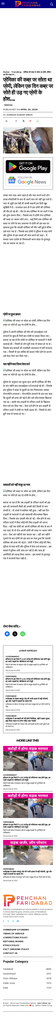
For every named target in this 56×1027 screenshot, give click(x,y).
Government (12, 657)
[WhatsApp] (37, 121)
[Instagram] (8, 921)
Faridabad (11, 676)
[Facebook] (16, 121)
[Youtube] (17, 921)
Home (6, 72)
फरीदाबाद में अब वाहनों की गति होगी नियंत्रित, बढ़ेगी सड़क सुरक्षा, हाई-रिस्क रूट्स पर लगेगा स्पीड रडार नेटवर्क (28, 719)
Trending (16, 72)
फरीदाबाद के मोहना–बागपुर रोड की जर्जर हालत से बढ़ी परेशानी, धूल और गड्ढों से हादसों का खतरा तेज (27, 699)
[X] (23, 121)
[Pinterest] (30, 121)
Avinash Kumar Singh (20, 114)
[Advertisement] (28, 37)
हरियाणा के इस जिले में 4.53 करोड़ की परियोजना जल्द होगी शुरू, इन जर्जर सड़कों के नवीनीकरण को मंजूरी (28, 660)
